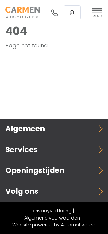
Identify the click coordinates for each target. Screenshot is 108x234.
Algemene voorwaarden (52, 217)
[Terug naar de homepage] (22, 12)
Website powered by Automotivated (54, 224)
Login (72, 12)
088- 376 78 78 (54, 12)
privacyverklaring (52, 210)
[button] (97, 12)
